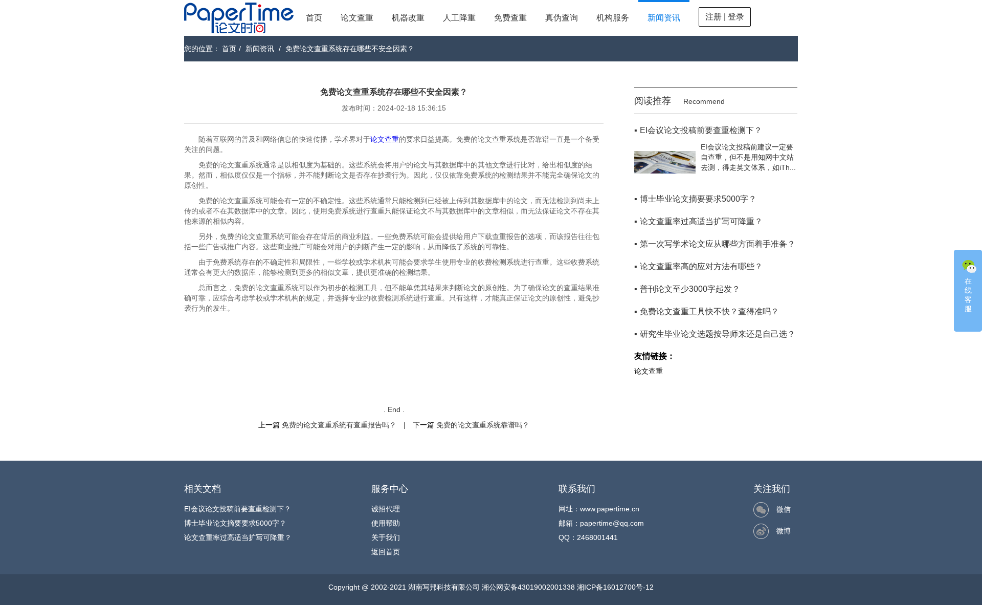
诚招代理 (385, 509)
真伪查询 (561, 17)
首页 (314, 17)
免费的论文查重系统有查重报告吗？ (339, 425)
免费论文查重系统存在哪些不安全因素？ (349, 49)
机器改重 (408, 17)
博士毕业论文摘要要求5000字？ (235, 523)
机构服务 (612, 17)
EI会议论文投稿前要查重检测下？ (237, 509)
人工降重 (459, 17)
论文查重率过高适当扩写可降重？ (238, 537)
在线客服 (968, 295)
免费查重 (510, 17)
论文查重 (357, 17)
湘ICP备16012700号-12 (615, 587)
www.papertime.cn (609, 509)
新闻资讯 (664, 17)
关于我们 (385, 537)
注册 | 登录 (724, 16)
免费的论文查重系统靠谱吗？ (482, 425)
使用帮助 (385, 523)
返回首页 (385, 552)
